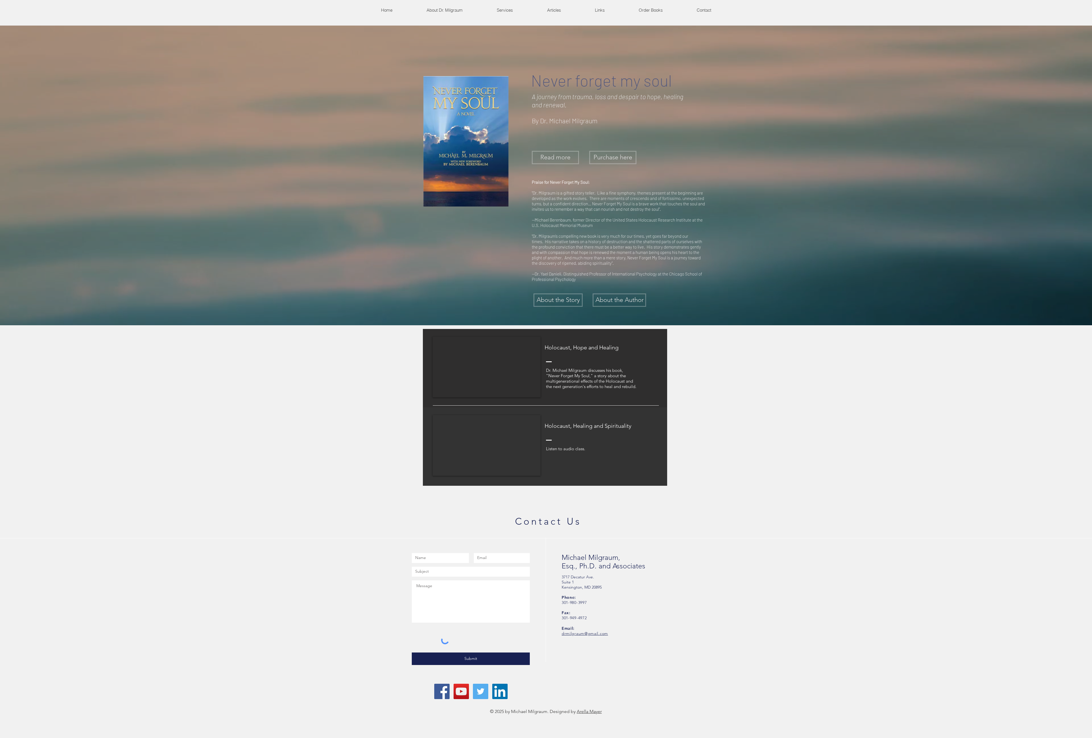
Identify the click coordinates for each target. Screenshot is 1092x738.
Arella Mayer (589, 711)
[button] (504, 10)
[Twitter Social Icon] (480, 691)
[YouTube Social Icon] (461, 691)
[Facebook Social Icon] (442, 691)
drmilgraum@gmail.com (585, 633)
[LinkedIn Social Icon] (500, 691)
